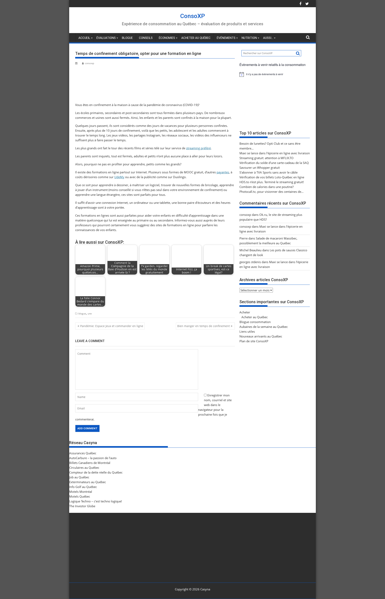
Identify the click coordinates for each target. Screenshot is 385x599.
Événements (226, 38)
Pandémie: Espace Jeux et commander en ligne (111, 326)
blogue (82, 313)
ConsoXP (192, 15)
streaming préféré (198, 148)
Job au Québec (79, 477)
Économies (167, 38)
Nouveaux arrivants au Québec (260, 336)
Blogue (127, 38)
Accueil (84, 38)
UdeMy (119, 177)
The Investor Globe (82, 506)
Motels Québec (79, 496)
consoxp (89, 63)
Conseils (146, 38)
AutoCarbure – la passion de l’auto (93, 458)
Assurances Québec (82, 453)
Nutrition (249, 38)
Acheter (244, 312)
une (90, 313)
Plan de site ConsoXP (253, 341)
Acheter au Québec (196, 38)
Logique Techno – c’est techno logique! (95, 501)
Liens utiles (247, 331)
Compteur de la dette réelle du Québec (96, 472)
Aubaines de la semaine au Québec (263, 327)
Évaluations (106, 38)
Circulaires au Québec (84, 468)
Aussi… (268, 38)
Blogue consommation (255, 322)
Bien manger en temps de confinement (203, 326)
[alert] (274, 74)
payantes (223, 172)
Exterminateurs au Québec (87, 482)
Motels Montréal (80, 492)
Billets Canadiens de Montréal (89, 463)
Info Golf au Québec (83, 487)
